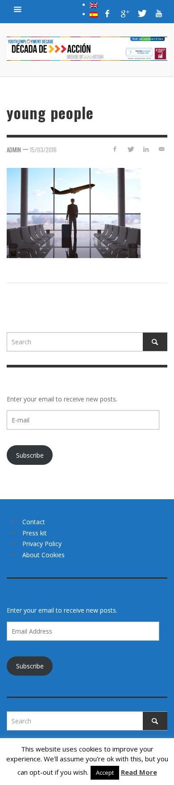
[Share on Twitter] (130, 149)
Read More (139, 772)
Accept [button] (105, 772)
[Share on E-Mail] (161, 149)
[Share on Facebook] (115, 149)
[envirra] (18, 9)
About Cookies (43, 555)
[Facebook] (107, 13)
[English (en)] (94, 4)
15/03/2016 (43, 149)
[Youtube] (158, 13)
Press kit (34, 533)
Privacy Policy (42, 543)
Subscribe (30, 455)
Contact (33, 522)
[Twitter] (141, 13)
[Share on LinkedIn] (146, 149)
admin (14, 149)
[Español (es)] (94, 14)
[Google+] (124, 13)
